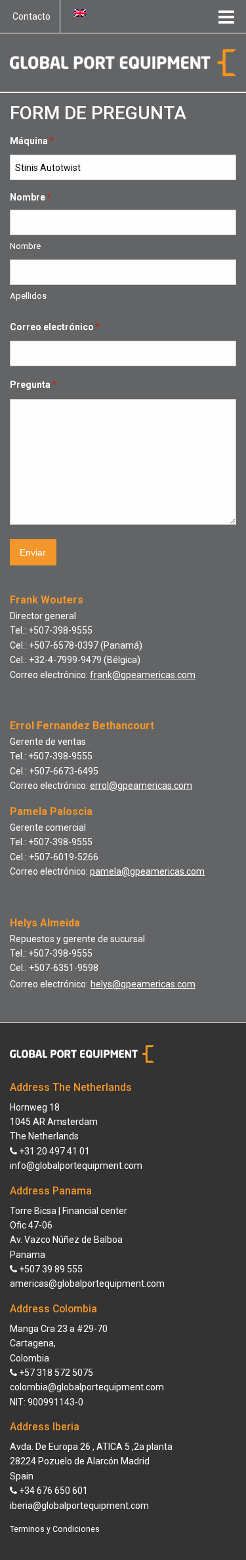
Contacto (31, 16)
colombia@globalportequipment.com (87, 1387)
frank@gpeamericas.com (142, 675)
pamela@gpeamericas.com (147, 871)
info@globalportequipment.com (76, 1165)
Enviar (33, 552)
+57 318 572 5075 (55, 1372)
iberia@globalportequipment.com (79, 1505)
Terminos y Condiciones (55, 1529)
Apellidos (28, 296)
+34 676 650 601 (52, 1490)
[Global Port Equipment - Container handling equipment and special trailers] (123, 61)
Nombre (25, 246)
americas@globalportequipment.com (87, 1283)
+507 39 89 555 (50, 1269)
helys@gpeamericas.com (143, 984)
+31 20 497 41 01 (53, 1151)
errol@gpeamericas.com (141, 785)
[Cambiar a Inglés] (80, 13)
